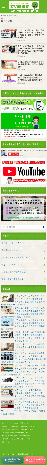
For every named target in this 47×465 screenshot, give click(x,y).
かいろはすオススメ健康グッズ (16, 257)
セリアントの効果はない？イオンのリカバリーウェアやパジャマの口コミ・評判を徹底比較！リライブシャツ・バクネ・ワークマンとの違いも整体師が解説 (23, 408)
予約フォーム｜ (6, 442)
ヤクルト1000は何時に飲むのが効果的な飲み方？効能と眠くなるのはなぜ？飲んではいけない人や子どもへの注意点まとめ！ (23, 370)
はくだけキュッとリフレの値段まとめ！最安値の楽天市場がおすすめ (30, 347)
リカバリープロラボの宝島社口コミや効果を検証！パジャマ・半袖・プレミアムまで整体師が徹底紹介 (30, 394)
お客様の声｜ (5, 439)
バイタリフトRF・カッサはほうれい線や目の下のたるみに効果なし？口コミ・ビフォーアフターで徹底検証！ (30, 336)
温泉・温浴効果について (13, 279)
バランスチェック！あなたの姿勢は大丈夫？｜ (15, 432)
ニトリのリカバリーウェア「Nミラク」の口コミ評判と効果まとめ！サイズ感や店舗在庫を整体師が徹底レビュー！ (23, 300)
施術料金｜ (15, 426)
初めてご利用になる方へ (13, 243)
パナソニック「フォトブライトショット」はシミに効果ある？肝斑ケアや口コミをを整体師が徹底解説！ (23, 324)
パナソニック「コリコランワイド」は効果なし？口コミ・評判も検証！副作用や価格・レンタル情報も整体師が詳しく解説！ (23, 382)
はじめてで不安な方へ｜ (21, 423)
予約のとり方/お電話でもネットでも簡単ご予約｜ (16, 435)
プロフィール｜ (31, 439)
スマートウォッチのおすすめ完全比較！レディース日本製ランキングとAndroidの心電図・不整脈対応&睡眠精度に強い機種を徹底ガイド (23, 357)
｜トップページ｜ (7, 423)
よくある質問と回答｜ (18, 439)
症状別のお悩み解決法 (12, 250)
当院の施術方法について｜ (27, 426)
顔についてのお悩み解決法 (14, 271)
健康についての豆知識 (12, 264)
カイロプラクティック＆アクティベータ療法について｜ (17, 429)
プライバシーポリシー (9, 454)
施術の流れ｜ (5, 426)
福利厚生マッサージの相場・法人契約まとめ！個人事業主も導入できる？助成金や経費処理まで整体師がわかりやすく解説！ (23, 312)
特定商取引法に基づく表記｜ (26, 454)
